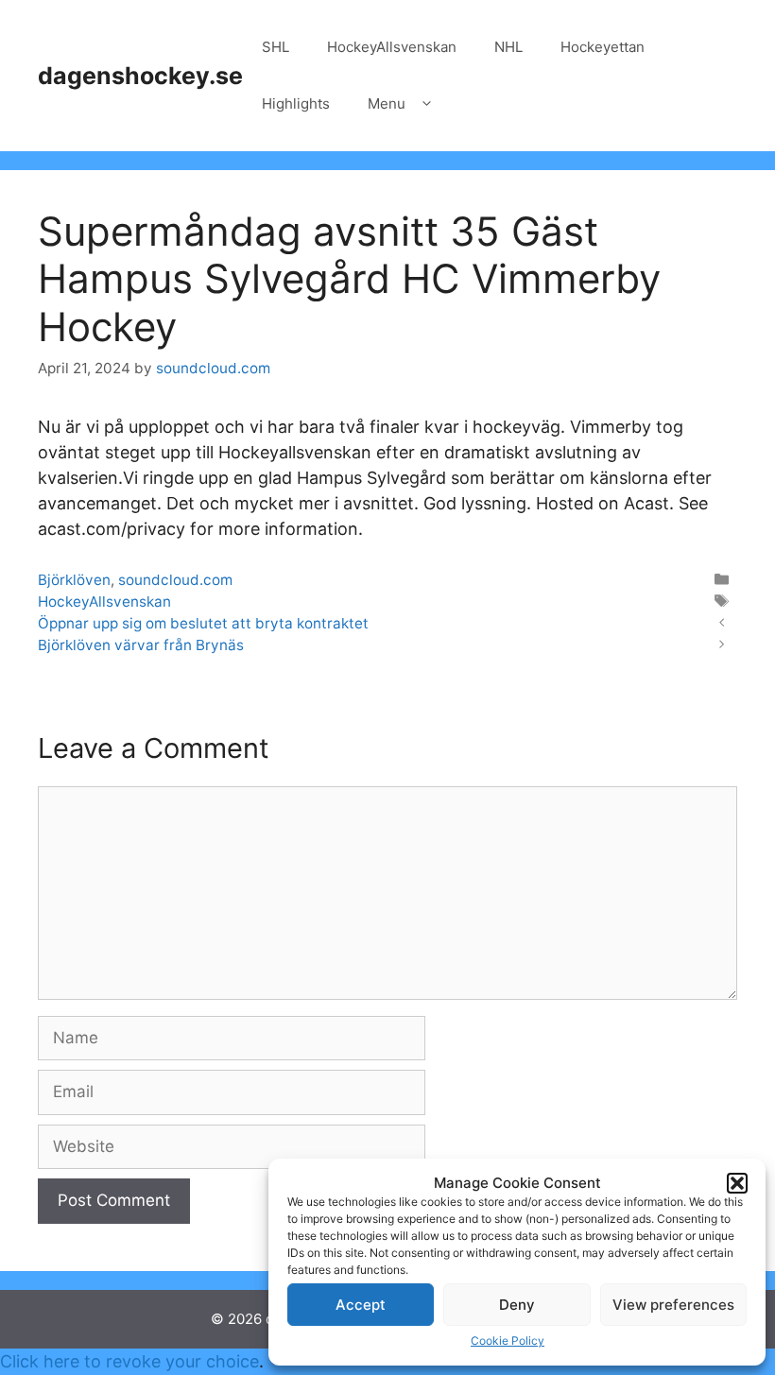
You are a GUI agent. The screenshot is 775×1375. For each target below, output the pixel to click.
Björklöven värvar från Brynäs (141, 645)
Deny (517, 1305)
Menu (386, 103)
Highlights (296, 103)
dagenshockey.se (140, 75)
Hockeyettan (602, 47)
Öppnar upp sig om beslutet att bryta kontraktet (203, 623)
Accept (361, 1305)
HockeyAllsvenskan (391, 47)
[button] (737, 1183)
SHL (275, 47)
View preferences (673, 1305)
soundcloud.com (175, 580)
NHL (508, 47)
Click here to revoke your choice (129, 1361)
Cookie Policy (507, 1340)
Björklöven (74, 580)
